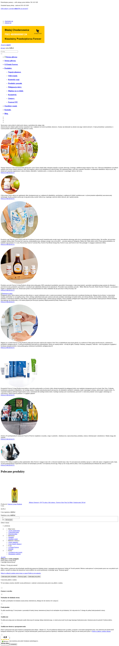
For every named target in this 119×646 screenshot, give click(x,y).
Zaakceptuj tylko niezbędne (8, 576)
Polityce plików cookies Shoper (101, 631)
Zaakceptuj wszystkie (34, 576)
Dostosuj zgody (22, 576)
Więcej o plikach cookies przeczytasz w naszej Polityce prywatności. (21, 573)
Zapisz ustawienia (11, 644)
